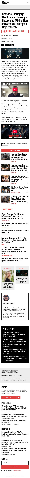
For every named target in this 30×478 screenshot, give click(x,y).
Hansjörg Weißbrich (10, 143)
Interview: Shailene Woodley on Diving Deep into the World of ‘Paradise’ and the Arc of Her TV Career (14, 351)
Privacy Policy (17, 470)
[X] (6, 45)
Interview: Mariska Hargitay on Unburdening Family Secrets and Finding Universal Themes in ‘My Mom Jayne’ (15, 358)
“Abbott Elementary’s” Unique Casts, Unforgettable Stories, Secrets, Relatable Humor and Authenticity (13, 216)
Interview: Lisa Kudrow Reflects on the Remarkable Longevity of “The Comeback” (20, 178)
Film (2, 244)
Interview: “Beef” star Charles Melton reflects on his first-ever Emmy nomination (14, 415)
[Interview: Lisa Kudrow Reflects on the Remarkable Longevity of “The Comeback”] (5, 178)
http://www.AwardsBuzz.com (8, 305)
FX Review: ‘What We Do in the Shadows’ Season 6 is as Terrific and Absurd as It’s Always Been (13, 450)
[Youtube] (18, 397)
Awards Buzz (5, 220)
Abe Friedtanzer (13, 35)
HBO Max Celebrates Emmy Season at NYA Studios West (19, 188)
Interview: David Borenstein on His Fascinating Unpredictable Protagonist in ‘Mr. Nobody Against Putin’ (15, 442)
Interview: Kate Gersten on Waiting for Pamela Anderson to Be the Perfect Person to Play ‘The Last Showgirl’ (8, 286)
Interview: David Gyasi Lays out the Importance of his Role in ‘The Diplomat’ (22, 280)
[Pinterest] (9, 45)
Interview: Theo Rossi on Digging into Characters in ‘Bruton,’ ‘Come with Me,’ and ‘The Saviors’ (14, 240)
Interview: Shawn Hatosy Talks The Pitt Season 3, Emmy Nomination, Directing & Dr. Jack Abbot (19, 156)
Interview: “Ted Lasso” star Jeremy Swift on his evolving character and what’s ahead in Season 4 (20, 199)
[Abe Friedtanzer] (2, 35)
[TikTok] (11, 397)
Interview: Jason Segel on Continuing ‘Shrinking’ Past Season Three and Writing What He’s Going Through (20, 167)
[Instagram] (7, 397)
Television (13, 161)
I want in (14, 467)
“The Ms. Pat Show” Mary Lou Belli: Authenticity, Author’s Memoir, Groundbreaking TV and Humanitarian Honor (13, 250)
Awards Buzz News (15, 192)
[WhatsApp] (13, 45)
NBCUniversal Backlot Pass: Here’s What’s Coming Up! (15, 232)
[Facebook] (2, 45)
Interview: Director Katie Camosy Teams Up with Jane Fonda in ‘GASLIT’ (14, 260)
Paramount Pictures (21, 143)
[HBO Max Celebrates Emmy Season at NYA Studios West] (5, 189)
